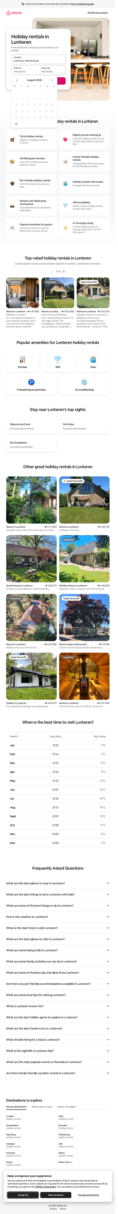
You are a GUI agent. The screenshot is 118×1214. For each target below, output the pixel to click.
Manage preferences (88, 1195)
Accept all (23, 1195)
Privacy (53, 1208)
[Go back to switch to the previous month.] (17, 80)
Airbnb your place (97, 12)
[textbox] (25, 71)
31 (16, 123)
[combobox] (38, 61)
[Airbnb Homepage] (14, 13)
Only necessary (55, 1195)
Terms (63, 1208)
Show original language (82, 4)
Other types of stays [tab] (41, 1106)
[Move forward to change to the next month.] (52, 80)
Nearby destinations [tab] (16, 1106)
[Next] (63, 271)
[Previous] (52, 271)
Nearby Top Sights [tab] (66, 1106)
